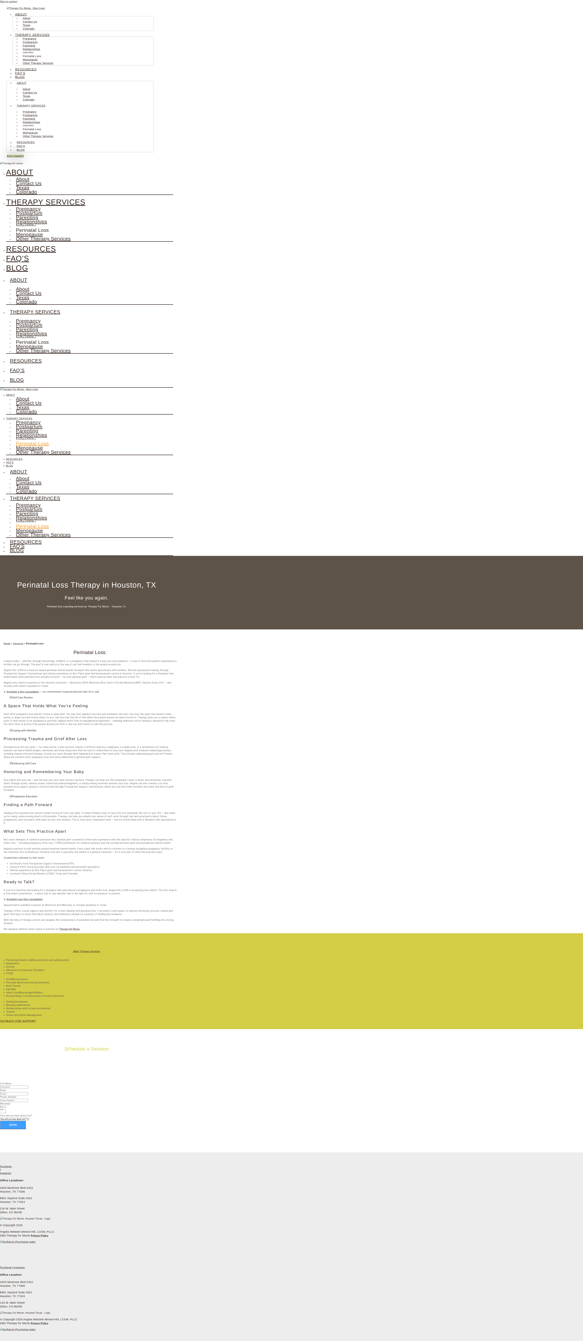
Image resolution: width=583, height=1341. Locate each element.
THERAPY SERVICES (32, 34)
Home (7, 643)
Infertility (28, 52)
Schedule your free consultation (24, 899)
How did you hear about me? (16, 1115)
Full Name (5, 1083)
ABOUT (21, 14)
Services (18, 643)
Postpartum (30, 42)
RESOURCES (26, 69)
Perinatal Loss (32, 56)
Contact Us (30, 21)
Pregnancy (30, 38)
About (26, 18)
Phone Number (8, 1096)
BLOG (20, 77)
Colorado (28, 28)
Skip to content (8, 1)
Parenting (29, 45)
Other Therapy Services (38, 63)
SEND (13, 1125)
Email (3, 1090)
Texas (26, 25)
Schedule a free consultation (22, 691)
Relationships (31, 49)
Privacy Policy (39, 1235)
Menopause (30, 59)
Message (5, 1103)
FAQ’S (20, 73)
